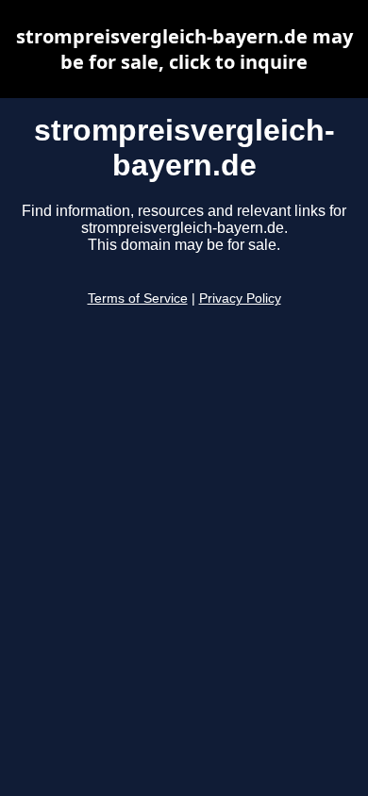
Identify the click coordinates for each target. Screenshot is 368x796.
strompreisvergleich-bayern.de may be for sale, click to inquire (184, 49)
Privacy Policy (240, 298)
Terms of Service (138, 298)
